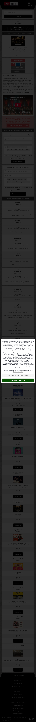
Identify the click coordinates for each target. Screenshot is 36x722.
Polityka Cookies (18, 372)
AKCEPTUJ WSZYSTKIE (18, 380)
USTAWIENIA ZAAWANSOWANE (18, 375)
